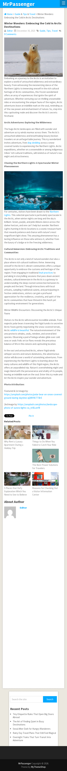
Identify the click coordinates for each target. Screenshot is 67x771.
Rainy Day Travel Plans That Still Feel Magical (34, 732)
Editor (10, 30)
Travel (32, 14)
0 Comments (10, 34)
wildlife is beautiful (19, 330)
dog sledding (34, 142)
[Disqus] (33, 568)
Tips (25, 14)
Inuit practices (46, 272)
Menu (63, 3)
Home (9, 14)
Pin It (31, 415)
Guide (17, 14)
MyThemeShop (38, 766)
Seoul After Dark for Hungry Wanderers (31, 728)
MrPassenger (19, 4)
